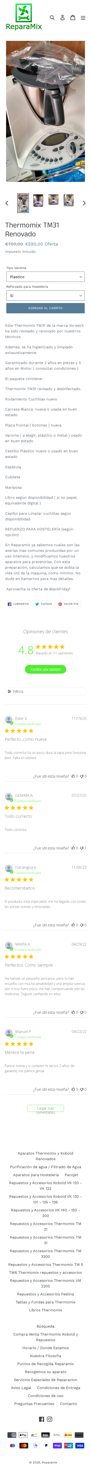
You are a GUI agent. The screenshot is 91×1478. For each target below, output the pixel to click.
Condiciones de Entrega (58, 1388)
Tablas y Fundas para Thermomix (46, 1302)
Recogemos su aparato (45, 1372)
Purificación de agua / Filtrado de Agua (45, 1167)
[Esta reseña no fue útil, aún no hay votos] (81, 776)
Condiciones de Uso (45, 1396)
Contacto (68, 1403)
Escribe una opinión (46, 669)
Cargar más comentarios (45, 1109)
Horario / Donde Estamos (45, 1348)
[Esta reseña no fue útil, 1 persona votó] (81, 848)
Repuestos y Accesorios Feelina (45, 1294)
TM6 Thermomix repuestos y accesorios (45, 1272)
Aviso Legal (21, 1388)
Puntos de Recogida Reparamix (45, 1364)
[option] (23, 203)
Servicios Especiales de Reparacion (45, 1380)
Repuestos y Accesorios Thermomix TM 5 (45, 1264)
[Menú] (83, 17)
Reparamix (49, 1462)
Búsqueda (45, 1326)
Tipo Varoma (16, 268)
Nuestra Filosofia (45, 1356)
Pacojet (71, 1175)
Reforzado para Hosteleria (27, 286)
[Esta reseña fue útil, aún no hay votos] (73, 776)
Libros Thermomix (45, 1310)
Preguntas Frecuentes (34, 1403)
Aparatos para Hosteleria (36, 1175)
